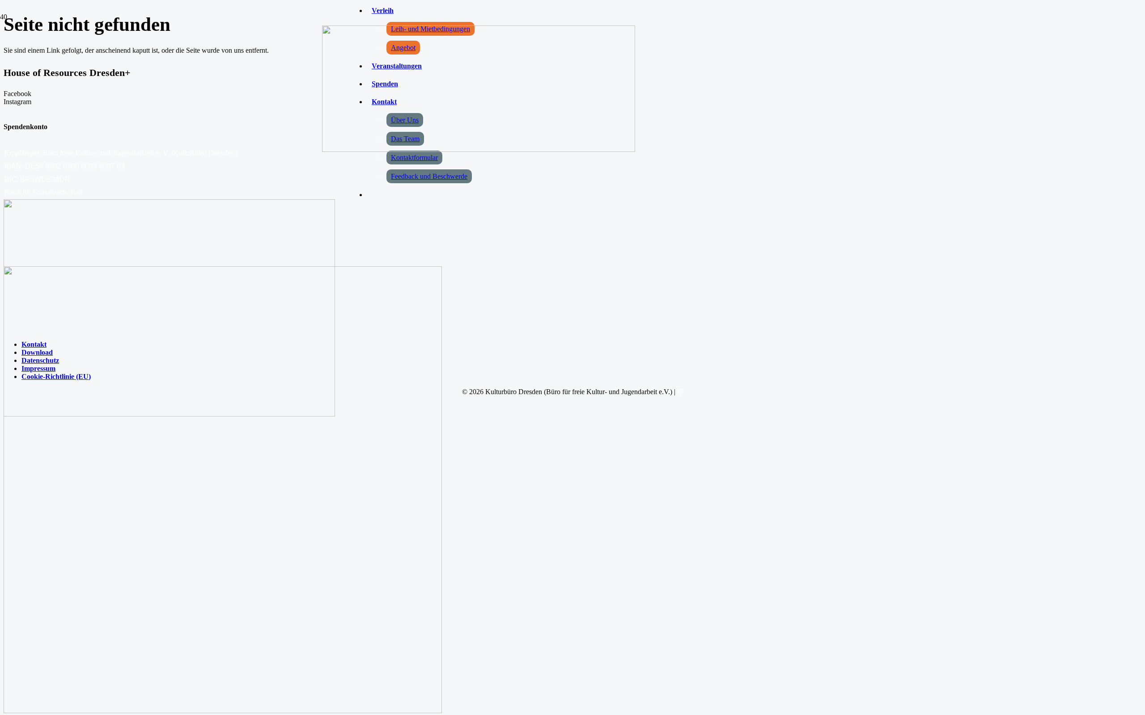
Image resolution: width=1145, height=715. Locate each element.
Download (37, 352)
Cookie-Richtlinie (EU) (56, 376)
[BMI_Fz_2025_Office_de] (223, 711)
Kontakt (34, 344)
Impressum (38, 368)
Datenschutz (40, 360)
